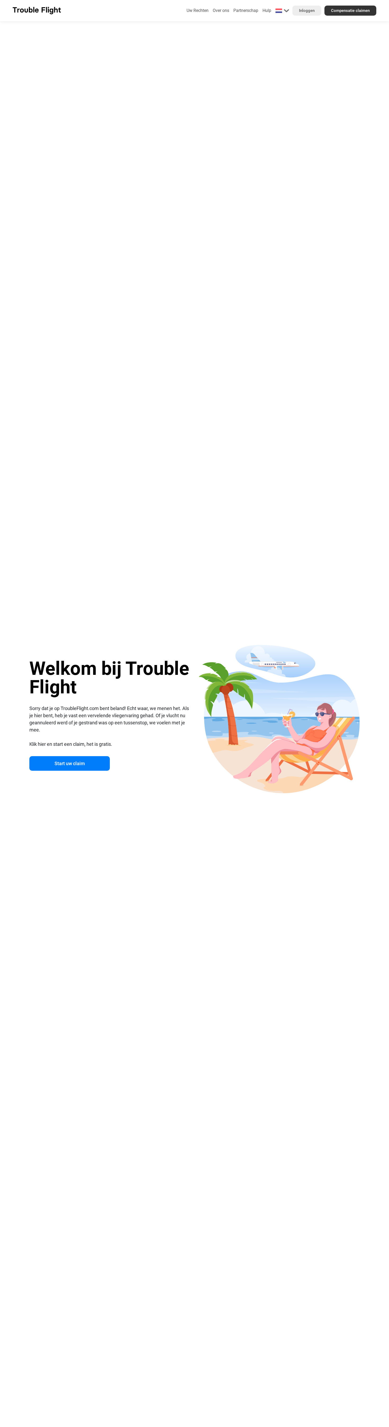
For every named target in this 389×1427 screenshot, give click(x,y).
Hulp (267, 10)
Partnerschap (245, 10)
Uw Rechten (198, 10)
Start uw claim (70, 763)
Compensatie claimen (350, 10)
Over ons (221, 10)
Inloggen (307, 10)
